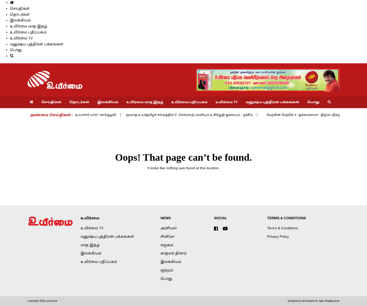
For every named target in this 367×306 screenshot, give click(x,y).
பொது (16, 50)
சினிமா (168, 237)
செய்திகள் (20, 9)
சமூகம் (167, 245)
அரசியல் (169, 228)
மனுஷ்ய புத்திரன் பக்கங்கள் (36, 44)
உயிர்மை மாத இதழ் (28, 26)
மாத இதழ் (90, 245)
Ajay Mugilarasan (329, 301)
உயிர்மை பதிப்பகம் (28, 32)
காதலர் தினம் (173, 253)
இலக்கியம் (20, 20)
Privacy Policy (278, 237)
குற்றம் (167, 270)
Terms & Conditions (282, 228)
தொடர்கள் (20, 15)
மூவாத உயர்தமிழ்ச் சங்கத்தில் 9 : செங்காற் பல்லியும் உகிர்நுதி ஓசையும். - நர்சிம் (183, 115)
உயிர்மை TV (21, 38)
